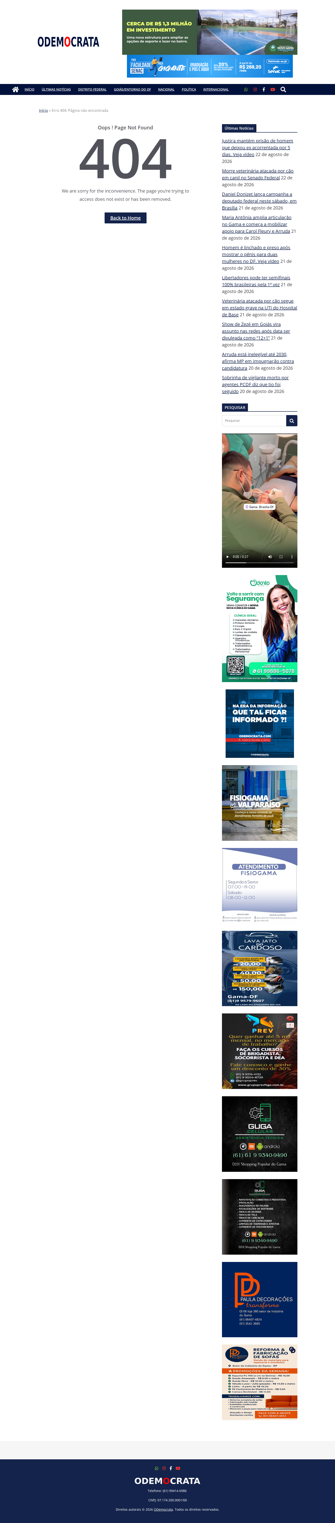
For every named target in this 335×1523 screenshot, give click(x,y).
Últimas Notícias (56, 89)
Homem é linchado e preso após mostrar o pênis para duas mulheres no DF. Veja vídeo (256, 254)
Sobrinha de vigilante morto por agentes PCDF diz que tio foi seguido (255, 384)
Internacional (216, 89)
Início (29, 89)
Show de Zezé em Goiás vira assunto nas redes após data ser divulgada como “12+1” (256, 331)
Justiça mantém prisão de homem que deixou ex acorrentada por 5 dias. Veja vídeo (257, 147)
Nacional (166, 89)
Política (189, 89)
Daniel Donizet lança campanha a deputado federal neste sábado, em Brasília (259, 201)
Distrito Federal (92, 89)
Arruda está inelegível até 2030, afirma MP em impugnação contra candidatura (258, 361)
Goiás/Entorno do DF (132, 89)
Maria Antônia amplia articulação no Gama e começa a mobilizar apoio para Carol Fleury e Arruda (256, 224)
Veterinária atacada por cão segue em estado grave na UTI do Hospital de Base (259, 308)
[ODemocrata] (15, 89)
